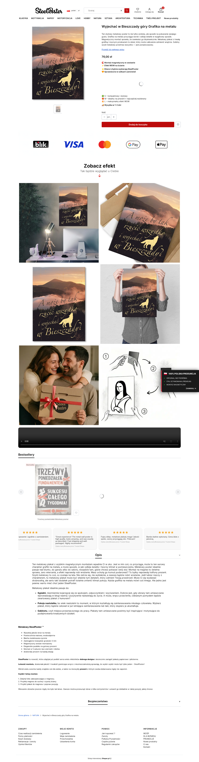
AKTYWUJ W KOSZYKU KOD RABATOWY (99, 397)
